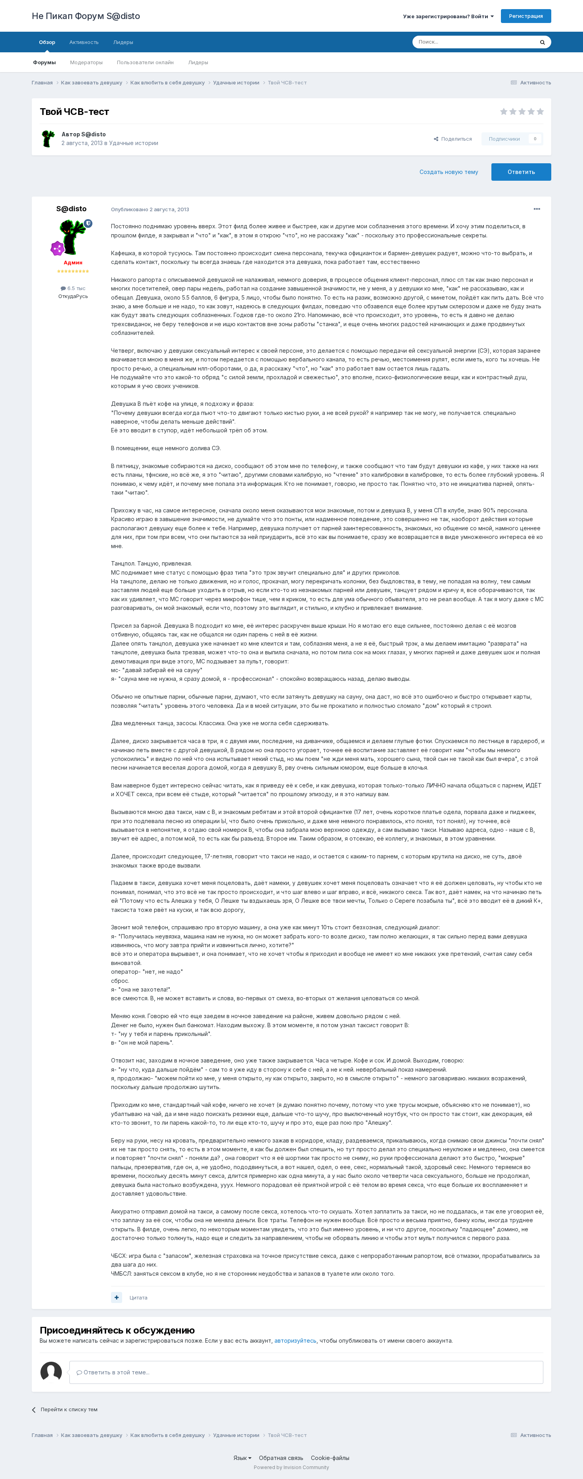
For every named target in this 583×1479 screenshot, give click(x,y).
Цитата (139, 1297)
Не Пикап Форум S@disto (86, 16)
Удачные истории (133, 142)
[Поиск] (542, 42)
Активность (84, 42)
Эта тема (512, 42)
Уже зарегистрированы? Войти (447, 16)
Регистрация (526, 16)
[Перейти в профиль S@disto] (48, 138)
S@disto (93, 134)
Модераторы (86, 62)
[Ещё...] (537, 209)
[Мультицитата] (116, 1297)
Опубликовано (150, 209)
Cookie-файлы (330, 1457)
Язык (241, 1457)
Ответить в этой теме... (116, 1372)
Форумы (44, 62)
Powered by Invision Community (291, 1467)
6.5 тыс (76, 288)
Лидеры (198, 62)
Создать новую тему (449, 171)
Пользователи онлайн (145, 62)
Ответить (521, 171)
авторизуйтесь (295, 1340)
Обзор (47, 42)
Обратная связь (281, 1457)
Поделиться (455, 139)
